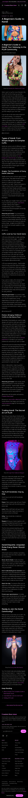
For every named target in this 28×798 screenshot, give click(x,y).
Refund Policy (20, 781)
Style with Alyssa (19, 763)
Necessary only (10, 795)
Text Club (17, 770)
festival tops (12, 158)
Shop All (4, 747)
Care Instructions (6, 770)
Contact (4, 768)
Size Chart (4, 763)
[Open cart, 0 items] (25, 5)
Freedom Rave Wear (7, 396)
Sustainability (18, 747)
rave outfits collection (14, 399)
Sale (3, 750)
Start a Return (5, 773)
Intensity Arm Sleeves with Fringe (16, 88)
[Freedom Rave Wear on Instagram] (3, 735)
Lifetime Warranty (19, 750)
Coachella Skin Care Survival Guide (13, 695)
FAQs (3, 766)
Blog (7, 11)
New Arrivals (5, 745)
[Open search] (18, 5)
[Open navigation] (2, 5)
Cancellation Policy (13, 783)
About (16, 745)
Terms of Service (12, 781)
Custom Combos (19, 766)
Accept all (19, 795)
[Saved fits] (22, 5)
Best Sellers (4, 742)
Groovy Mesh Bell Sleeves (16, 667)
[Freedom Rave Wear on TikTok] (6, 735)
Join (23, 731)
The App (17, 773)
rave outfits (20, 682)
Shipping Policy (5, 783)
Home (3, 11)
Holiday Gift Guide (8, 698)
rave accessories (6, 403)
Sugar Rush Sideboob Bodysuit (16, 472)
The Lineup (17, 742)
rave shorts (21, 202)
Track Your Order (6, 761)
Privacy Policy (4, 781)
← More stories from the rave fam (14, 705)
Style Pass (17, 768)
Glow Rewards (18, 761)
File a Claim (5, 775)
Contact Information (6, 785)
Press (16, 754)
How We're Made (19, 752)
